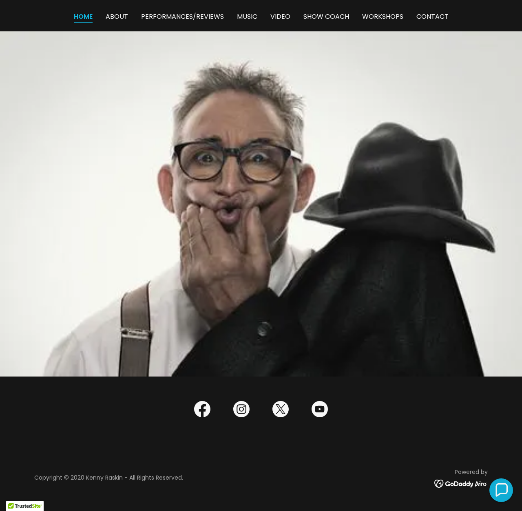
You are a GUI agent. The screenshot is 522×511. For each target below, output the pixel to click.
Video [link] (280, 16)
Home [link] (83, 16)
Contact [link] (432, 16)
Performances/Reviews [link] (182, 16)
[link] (202, 410)
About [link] (117, 16)
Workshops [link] (382, 16)
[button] (501, 490)
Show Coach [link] (326, 16)
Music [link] (247, 16)
